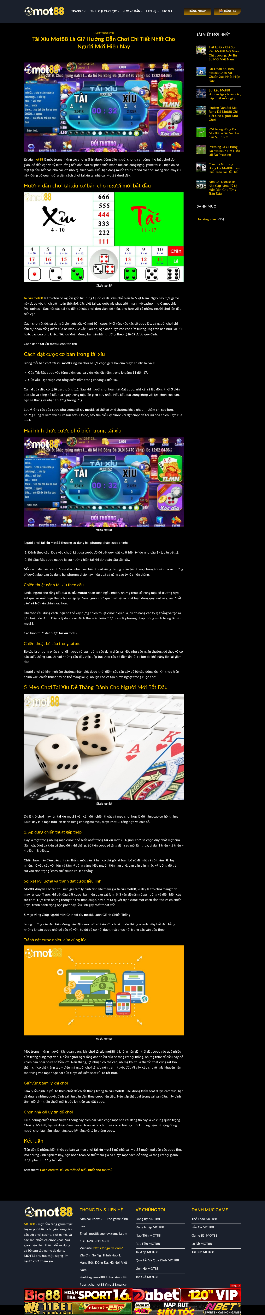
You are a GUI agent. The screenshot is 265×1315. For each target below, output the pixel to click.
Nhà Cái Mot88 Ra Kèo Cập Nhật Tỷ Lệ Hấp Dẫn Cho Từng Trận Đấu (223, 188)
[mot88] (44, 11)
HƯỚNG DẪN (131, 11)
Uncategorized (104, 33)
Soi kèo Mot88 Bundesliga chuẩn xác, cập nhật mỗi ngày (225, 94)
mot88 (38, 159)
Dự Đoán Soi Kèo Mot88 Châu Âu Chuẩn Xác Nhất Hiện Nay (224, 75)
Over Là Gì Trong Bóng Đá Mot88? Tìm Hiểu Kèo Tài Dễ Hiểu (224, 168)
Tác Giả (167, 11)
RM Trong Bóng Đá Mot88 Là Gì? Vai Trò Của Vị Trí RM (224, 133)
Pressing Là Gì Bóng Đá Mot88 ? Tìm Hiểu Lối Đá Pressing (224, 150)
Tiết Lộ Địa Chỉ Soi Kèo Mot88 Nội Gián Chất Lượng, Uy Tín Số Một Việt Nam (224, 53)
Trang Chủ (79, 11)
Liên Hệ (151, 11)
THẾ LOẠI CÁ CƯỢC (103, 11)
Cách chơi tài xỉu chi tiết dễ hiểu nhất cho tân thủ (76, 1170)
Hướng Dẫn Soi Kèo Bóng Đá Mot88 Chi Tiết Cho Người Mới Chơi (223, 113)
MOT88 (29, 1224)
